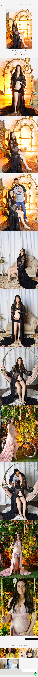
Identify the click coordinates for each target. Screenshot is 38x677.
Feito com (19, 676)
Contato (34, 4)
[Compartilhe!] (19, 114)
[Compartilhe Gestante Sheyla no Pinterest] (3, 639)
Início (17, 4)
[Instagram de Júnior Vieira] (35, 672)
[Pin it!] (22, 114)
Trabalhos (22, 4)
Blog (27, 4)
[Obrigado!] (16, 114)
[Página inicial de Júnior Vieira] (4, 5)
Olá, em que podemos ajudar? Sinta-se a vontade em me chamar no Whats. (28, 670)
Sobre (31, 4)
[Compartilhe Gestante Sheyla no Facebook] (0, 639)
